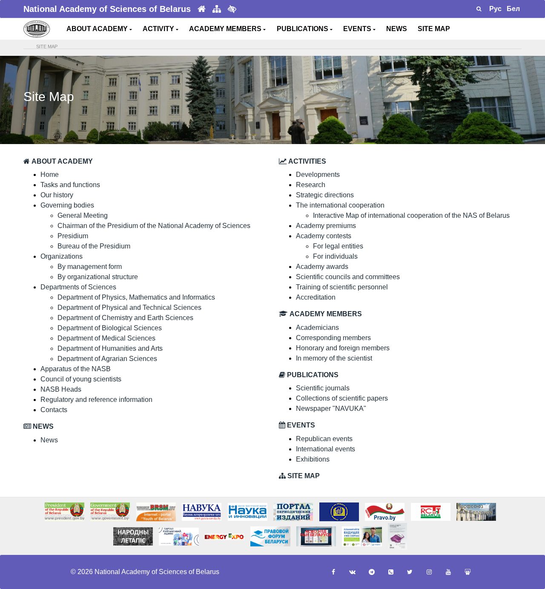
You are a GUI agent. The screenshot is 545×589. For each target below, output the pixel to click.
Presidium (72, 236)
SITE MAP (434, 28)
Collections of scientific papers (342, 398)
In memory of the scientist (334, 358)
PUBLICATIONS (303, 28)
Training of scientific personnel (342, 287)
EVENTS (358, 28)
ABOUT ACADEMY (97, 28)
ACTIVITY (159, 28)
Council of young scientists (80, 379)
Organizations (61, 256)
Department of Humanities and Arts (110, 348)
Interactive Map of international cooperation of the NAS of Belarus (411, 215)
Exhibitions (313, 459)
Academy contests (323, 236)
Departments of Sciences (78, 287)
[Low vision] (232, 9)
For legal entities (338, 246)
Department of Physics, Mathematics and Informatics (136, 297)
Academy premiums (326, 225)
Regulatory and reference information (96, 399)
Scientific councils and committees (348, 276)
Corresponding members (333, 337)
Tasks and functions (70, 184)
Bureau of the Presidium (93, 246)
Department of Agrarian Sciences (107, 358)
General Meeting (82, 215)
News (49, 440)
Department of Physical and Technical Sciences (129, 307)
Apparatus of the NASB (75, 368)
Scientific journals (323, 388)
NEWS (396, 28)
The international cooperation (340, 205)
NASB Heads (60, 389)
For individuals (335, 256)
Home (49, 174)
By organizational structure (97, 276)
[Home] (202, 9)
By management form (89, 266)
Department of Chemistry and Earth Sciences (125, 317)
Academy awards (322, 266)
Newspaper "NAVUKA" (331, 408)
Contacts (53, 409)
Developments (318, 174)
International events (325, 449)
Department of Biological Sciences (109, 328)
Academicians (317, 327)
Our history (56, 195)
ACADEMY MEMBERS (226, 28)
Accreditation (316, 297)
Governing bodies (67, 205)
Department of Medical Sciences (106, 338)
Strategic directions (325, 195)
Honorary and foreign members (343, 348)
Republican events (324, 438)
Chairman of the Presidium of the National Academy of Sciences (153, 225)
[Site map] (216, 9)
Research (310, 184)
